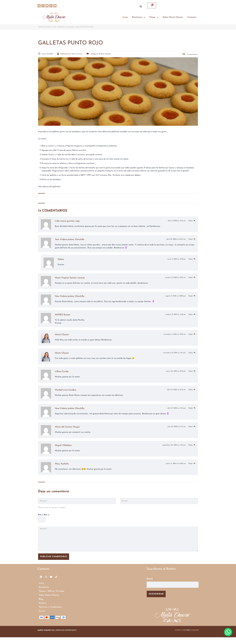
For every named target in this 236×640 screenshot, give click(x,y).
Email (150, 579)
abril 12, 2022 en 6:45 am (176, 390)
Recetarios (137, 17)
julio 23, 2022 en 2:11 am (177, 426)
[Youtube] (47, 5)
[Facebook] (39, 5)
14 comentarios (192, 54)
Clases (152, 17)
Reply (191, 221)
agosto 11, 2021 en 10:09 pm (176, 296)
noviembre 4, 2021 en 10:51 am (174, 334)
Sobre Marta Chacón (173, 17)
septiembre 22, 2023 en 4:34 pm (174, 445)
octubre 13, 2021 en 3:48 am (176, 314)
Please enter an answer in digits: (51, 508)
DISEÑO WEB (180, 630)
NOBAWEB (194, 630)
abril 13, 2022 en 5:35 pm (176, 408)
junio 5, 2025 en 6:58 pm (177, 259)
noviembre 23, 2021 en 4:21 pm (174, 353)
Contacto (191, 17)
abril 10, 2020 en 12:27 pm (176, 239)
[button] (138, 17)
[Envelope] (55, 5)
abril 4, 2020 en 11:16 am (177, 221)
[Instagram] (43, 5)
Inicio (125, 17)
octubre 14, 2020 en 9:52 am (175, 277)
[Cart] (151, 5)
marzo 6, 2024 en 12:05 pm (176, 463)
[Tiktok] (51, 5)
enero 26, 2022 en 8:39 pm (176, 371)
